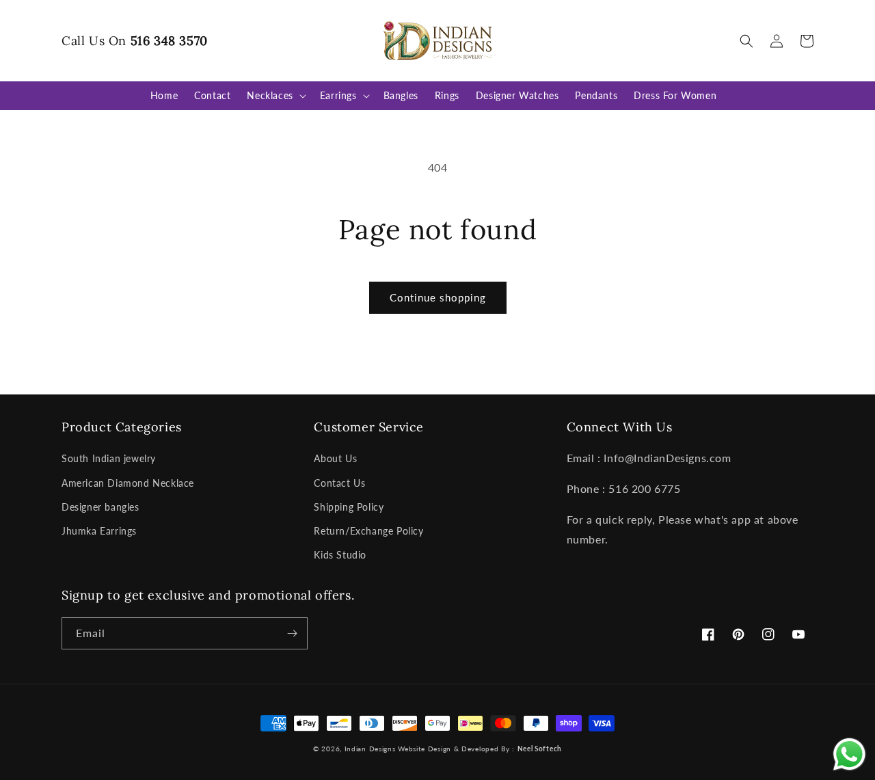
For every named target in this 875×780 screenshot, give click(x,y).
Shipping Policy (348, 507)
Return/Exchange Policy (368, 531)
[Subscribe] (292, 633)
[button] (746, 41)
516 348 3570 (169, 41)
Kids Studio (340, 555)
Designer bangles (100, 507)
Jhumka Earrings (99, 531)
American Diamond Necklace (128, 483)
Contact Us (339, 483)
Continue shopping (438, 297)
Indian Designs (370, 748)
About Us (335, 458)
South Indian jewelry (109, 458)
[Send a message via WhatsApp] (849, 754)
